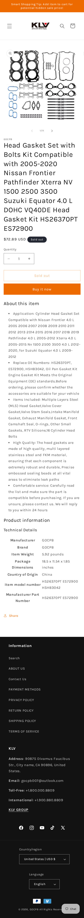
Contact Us (17, 679)
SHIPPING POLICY (22, 721)
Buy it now (42, 289)
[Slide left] (32, 131)
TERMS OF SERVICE (24, 731)
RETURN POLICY (21, 710)
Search (14, 658)
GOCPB (34, 909)
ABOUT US (17, 668)
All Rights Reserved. (52, 909)
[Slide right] (52, 131)
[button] (9, 26)
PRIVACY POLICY (21, 700)
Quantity (10, 249)
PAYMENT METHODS (25, 689)
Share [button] (13, 616)
